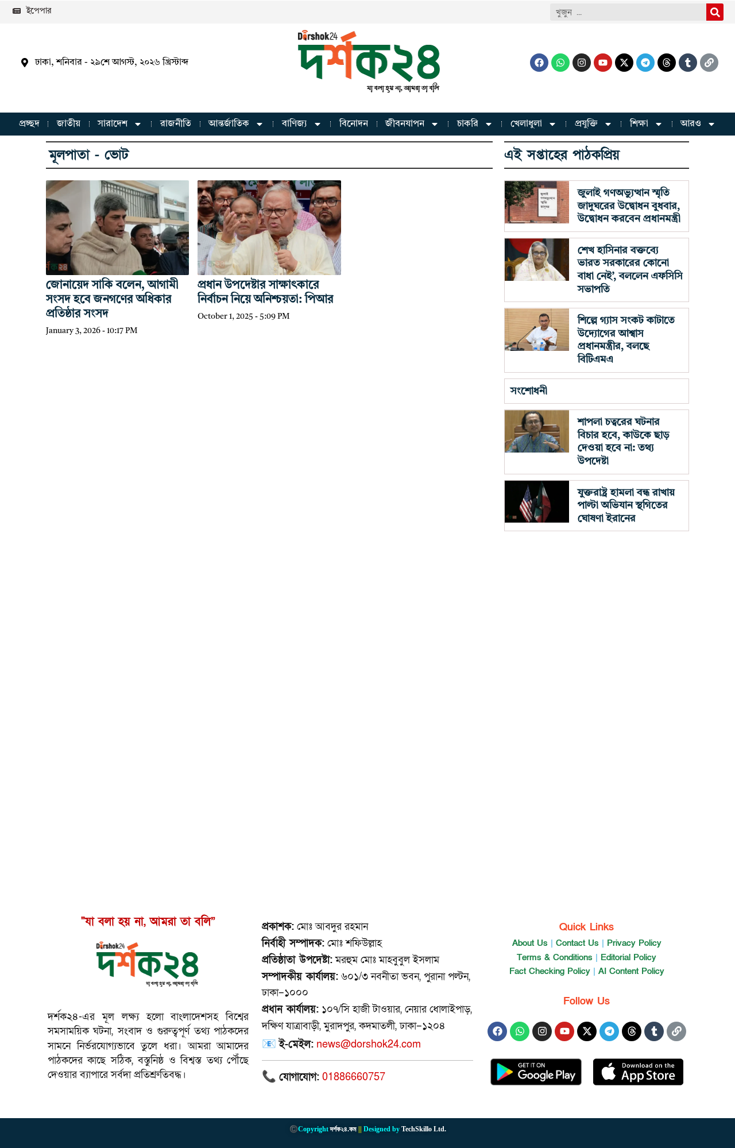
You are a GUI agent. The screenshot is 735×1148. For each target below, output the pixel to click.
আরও (690, 124)
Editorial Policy (628, 957)
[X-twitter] (624, 62)
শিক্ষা (639, 124)
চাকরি (467, 124)
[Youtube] (603, 62)
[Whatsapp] (560, 62)
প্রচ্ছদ (29, 124)
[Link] (709, 62)
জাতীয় (68, 124)
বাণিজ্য (294, 124)
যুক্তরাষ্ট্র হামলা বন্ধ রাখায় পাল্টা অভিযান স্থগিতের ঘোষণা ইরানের (626, 506)
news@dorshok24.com (368, 1044)
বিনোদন (353, 124)
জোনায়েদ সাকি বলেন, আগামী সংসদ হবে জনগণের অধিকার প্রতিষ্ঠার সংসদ (112, 300)
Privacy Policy (634, 943)
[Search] (715, 12)
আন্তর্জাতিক (228, 124)
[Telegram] (645, 62)
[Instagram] (581, 62)
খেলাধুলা (526, 124)
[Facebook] (539, 62)
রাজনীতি (175, 124)
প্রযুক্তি (586, 124)
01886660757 (353, 1077)
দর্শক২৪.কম (343, 1129)
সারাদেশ (112, 124)
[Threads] (666, 62)
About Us (530, 943)
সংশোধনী (528, 391)
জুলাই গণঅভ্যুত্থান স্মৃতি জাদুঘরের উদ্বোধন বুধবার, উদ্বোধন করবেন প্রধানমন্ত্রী (629, 206)
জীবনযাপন (404, 124)
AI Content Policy (631, 971)
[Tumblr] (688, 62)
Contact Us (577, 943)
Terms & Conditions (555, 957)
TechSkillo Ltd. (423, 1129)
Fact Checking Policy (549, 971)
